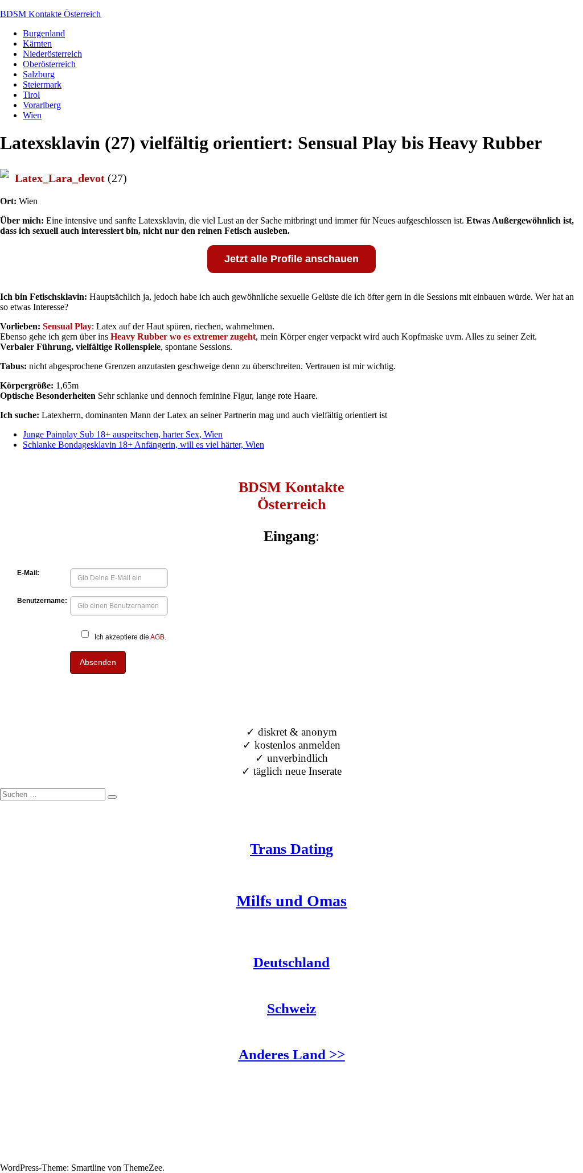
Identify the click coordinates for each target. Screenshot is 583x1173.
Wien (32, 115)
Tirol (31, 95)
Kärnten (37, 43)
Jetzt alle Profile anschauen (291, 259)
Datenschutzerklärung (39, 1157)
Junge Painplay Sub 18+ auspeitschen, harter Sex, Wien (123, 434)
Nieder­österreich (52, 54)
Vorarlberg (42, 105)
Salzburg (39, 74)
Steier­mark (42, 84)
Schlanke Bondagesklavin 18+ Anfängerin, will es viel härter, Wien (143, 444)
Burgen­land (44, 33)
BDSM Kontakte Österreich (50, 14)
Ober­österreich (49, 64)
